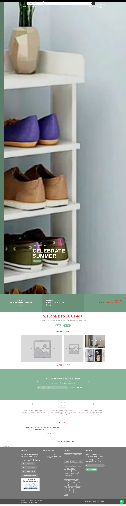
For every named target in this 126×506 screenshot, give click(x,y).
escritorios (67, 461)
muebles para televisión (70, 480)
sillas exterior (77, 487)
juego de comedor (68, 466)
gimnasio (71, 463)
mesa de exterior (76, 470)
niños (77, 480)
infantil (81, 463)
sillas (66, 487)
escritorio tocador (74, 461)
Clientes (33, 1)
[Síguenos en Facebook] (31, 460)
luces (68, 468)
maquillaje (73, 468)
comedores (72, 456)
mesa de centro (68, 470)
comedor (66, 456)
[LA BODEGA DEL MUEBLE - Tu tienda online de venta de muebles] (23, 3)
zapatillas (77, 492)
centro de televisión (78, 454)
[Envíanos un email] (36, 460)
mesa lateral (67, 473)
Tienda (28, 1)
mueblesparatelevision (69, 478)
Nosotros (23, 1)
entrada (71, 459)
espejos (80, 461)
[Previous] (4, 146)
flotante (66, 463)
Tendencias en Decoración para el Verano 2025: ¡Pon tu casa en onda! (42, 428)
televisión (67, 489)
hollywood (76, 463)
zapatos (66, 494)
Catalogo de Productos (29, 6)
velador (66, 492)
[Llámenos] (39, 460)
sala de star (79, 485)
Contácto (38, 1)
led (65, 468)
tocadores (76, 489)
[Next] (121, 146)
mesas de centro (74, 473)
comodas (77, 456)
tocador (71, 489)
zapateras (71, 492)
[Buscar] (93, 3)
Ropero (66, 485)
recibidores (79, 482)
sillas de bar (70, 487)
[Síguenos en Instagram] (34, 460)
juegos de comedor (77, 466)
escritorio (76, 459)
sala (75, 485)
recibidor (73, 482)
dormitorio (67, 459)
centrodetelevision (68, 454)
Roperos (70, 485)
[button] (100, 4)
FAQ (43, 1)
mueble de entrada (68, 475)
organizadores (67, 482)
